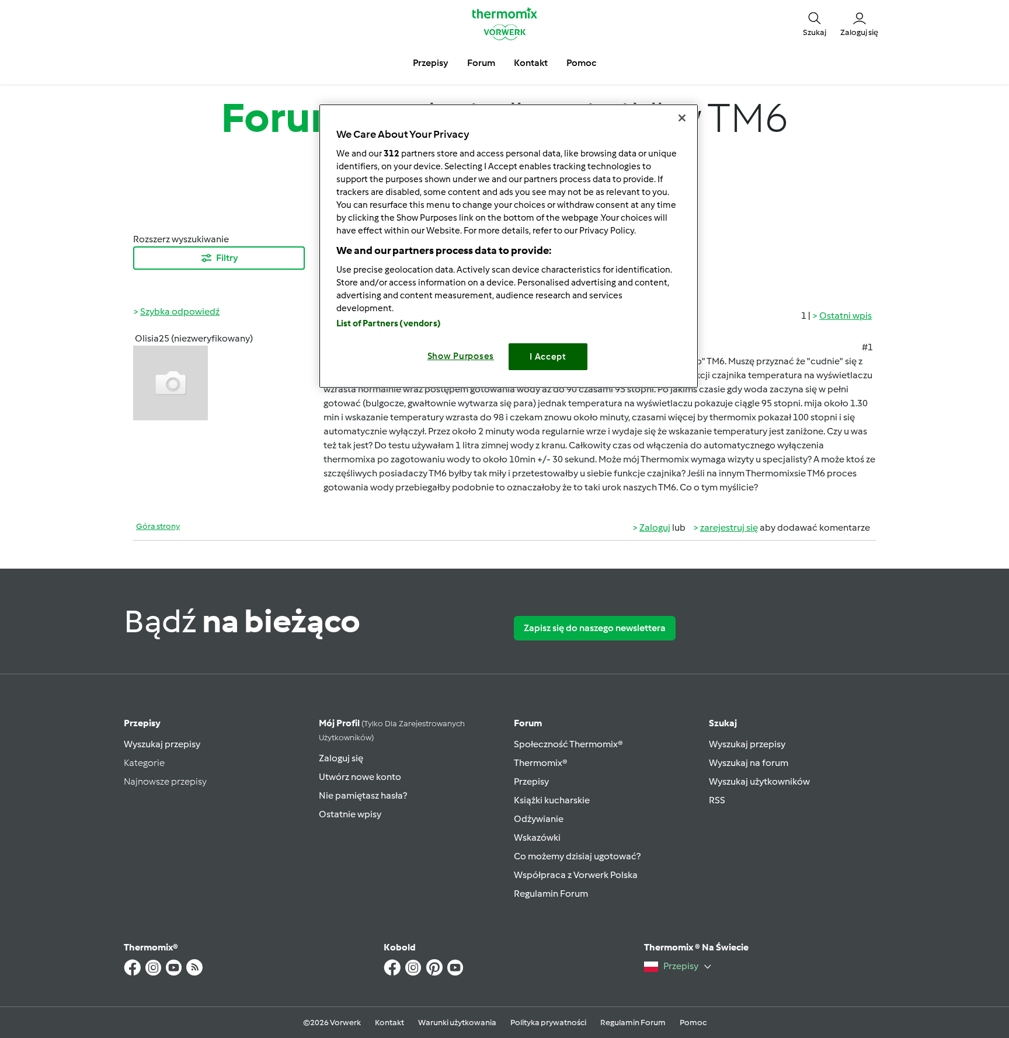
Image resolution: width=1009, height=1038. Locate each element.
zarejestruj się (729, 527)
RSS (717, 800)
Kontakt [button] (531, 62)
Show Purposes (461, 356)
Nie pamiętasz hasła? (363, 795)
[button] (814, 23)
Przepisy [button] (430, 62)
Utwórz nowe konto (360, 776)
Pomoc (693, 1022)
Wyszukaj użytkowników (759, 781)
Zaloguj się (341, 758)
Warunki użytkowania (457, 1022)
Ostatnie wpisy (350, 814)
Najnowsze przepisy (165, 781)
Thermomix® (541, 762)
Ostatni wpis (845, 315)
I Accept (548, 356)
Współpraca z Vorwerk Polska (576, 874)
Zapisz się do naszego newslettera (595, 627)
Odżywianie (538, 818)
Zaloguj (654, 527)
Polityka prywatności (548, 1022)
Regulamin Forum (551, 893)
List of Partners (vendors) (388, 323)
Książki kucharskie (552, 800)
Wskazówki (537, 837)
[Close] (682, 118)
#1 (867, 347)
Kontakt (389, 1022)
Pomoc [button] (581, 62)
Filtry (227, 257)
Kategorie (144, 762)
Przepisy (142, 723)
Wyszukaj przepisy (162, 744)
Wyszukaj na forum (748, 762)
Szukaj (723, 723)
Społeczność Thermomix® (568, 744)
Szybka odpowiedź (180, 311)
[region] (508, 246)
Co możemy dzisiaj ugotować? (577, 856)
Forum (528, 723)
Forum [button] (481, 62)
